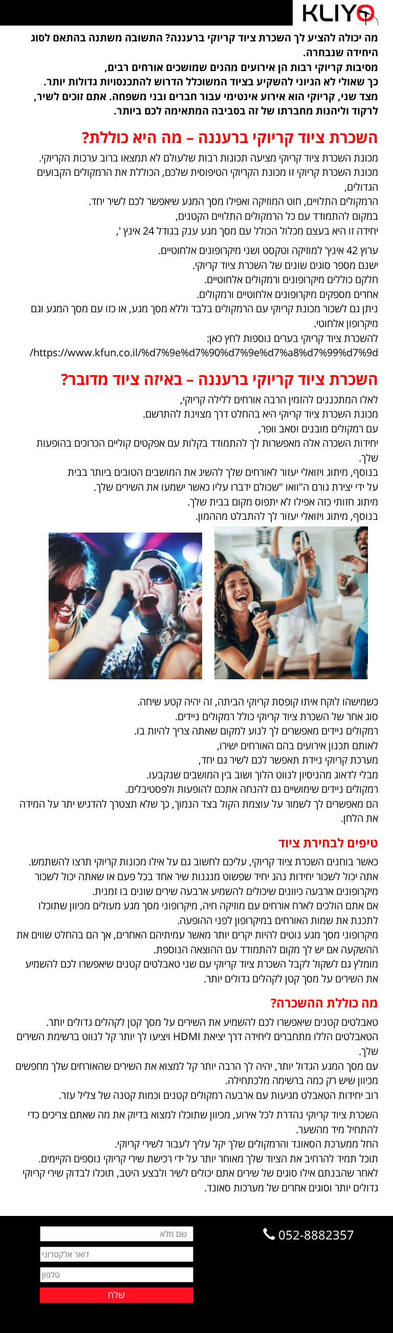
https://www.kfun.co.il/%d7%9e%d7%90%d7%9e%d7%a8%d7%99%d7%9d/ (204, 352)
